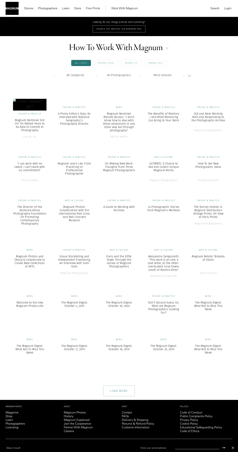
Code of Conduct (191, 412)
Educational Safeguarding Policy (201, 427)
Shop (9, 416)
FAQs (125, 416)
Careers (69, 431)
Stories (28, 8)
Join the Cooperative (77, 423)
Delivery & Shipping (135, 420)
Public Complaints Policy (196, 416)
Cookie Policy (189, 423)
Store (77, 8)
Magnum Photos (75, 412)
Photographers (47, 8)
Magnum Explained (76, 420)
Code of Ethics (189, 431)
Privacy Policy (189, 420)
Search (214, 8)
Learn (66, 8)
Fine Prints (93, 8)
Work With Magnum (124, 8)
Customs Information (135, 427)
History (68, 416)
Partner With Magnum (78, 427)
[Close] (232, 448)
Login (227, 8)
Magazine (12, 412)
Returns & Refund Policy (138, 423)
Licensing (12, 427)
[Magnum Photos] (12, 8)
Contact (127, 412)
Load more (119, 391)
